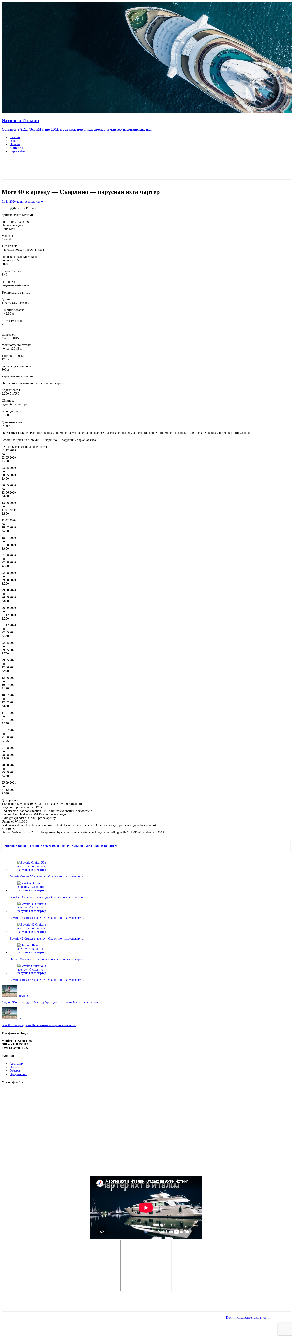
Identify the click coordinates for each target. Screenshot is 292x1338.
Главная (15, 137)
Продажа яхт (18, 1074)
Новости (15, 1067)
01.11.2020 (9, 201)
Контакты (16, 147)
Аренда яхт (32, 201)
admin (20, 201)
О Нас (14, 140)
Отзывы (15, 144)
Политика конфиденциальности (248, 1317)
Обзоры (15, 1070)
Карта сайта (18, 151)
